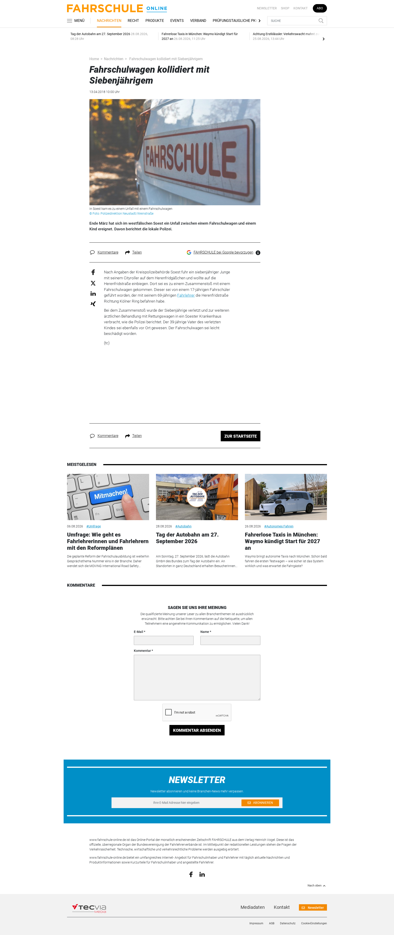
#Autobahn (183, 526)
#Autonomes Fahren (278, 526)
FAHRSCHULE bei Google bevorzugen (223, 252)
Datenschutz (288, 923)
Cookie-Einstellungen (314, 923)
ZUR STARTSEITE (240, 436)
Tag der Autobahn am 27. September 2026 (187, 538)
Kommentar (142, 650)
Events (177, 20)
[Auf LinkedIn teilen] (93, 293)
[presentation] (323, 39)
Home (94, 59)
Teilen (137, 252)
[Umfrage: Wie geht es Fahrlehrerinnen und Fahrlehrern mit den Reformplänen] (108, 497)
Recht (133, 20)
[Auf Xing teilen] (93, 303)
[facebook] (191, 874)
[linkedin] (202, 874)
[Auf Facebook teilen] (93, 272)
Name (204, 632)
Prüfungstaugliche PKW (236, 20)
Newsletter (267, 8)
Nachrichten (109, 20)
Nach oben (314, 885)
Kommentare (108, 252)
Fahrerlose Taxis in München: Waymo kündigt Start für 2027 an (282, 541)
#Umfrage (93, 526)
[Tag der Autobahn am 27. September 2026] (197, 497)
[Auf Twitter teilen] (93, 283)
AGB (271, 923)
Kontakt (300, 8)
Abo (320, 8)
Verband (198, 20)
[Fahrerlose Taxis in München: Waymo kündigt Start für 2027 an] (286, 497)
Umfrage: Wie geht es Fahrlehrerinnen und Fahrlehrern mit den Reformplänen (108, 541)
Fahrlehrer (186, 295)
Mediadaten (253, 907)
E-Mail (138, 632)
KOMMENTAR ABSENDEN (197, 730)
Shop (285, 8)
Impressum (256, 923)
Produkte (154, 20)
